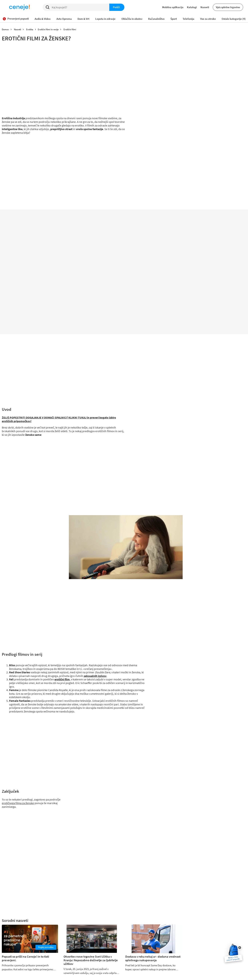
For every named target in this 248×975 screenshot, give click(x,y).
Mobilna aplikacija (172, 7)
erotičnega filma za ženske (18, 803)
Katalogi (192, 7)
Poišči (116, 7)
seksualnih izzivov (95, 676)
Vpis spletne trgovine (228, 7)
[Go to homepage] (19, 7)
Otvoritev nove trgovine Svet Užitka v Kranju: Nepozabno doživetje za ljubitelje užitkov (91, 960)
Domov (5, 29)
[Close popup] (239, 947)
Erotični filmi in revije (48, 29)
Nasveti (204, 7)
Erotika (29, 29)
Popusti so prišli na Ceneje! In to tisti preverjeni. (25, 958)
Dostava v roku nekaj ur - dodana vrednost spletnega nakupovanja (152, 958)
